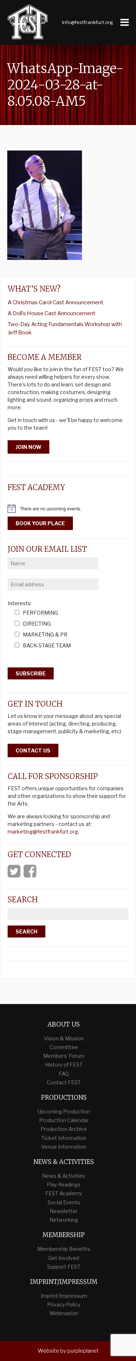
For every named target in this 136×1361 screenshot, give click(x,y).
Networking (63, 1220)
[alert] (68, 508)
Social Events (64, 1202)
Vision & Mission (64, 1038)
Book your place (40, 523)
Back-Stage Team (47, 646)
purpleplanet (83, 1351)
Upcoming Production (64, 1111)
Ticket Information (63, 1138)
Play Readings (64, 1184)
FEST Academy (63, 1193)
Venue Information (63, 1147)
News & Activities (63, 1176)
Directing (37, 624)
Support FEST (64, 1267)
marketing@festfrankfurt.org (43, 831)
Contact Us (33, 750)
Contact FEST (64, 1082)
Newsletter (64, 1211)
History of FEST (64, 1064)
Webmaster (63, 1313)
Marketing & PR (45, 635)
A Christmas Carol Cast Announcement (55, 302)
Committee (64, 1047)
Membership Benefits (63, 1249)
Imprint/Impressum (64, 1296)
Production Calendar (63, 1120)
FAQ (64, 1074)
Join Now (28, 447)
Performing (40, 613)
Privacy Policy (63, 1304)
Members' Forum (64, 1056)
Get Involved (63, 1258)
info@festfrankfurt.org (87, 22)
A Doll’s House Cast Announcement (51, 313)
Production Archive (64, 1129)
